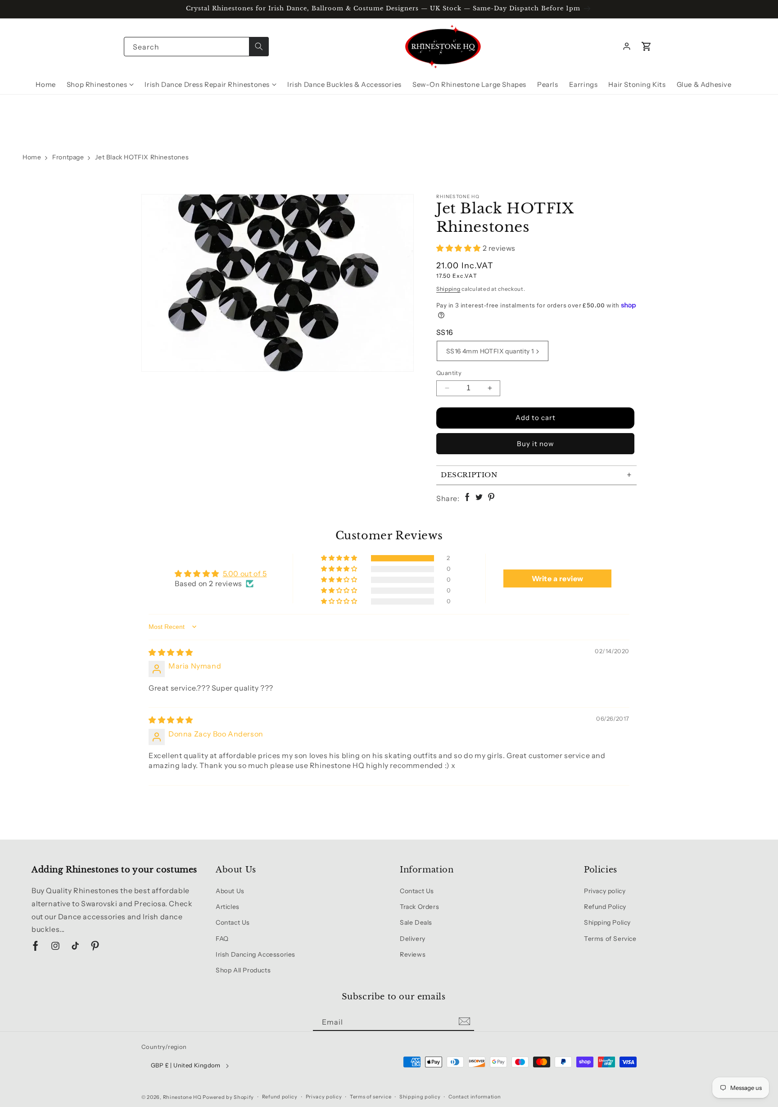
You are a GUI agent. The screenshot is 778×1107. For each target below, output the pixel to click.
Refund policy (280, 1096)
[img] (171, 652)
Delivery (412, 939)
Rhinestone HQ (182, 1097)
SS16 (444, 332)
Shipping (448, 288)
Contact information (474, 1096)
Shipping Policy (607, 922)
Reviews (412, 954)
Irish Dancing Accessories (255, 954)
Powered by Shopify (228, 1097)
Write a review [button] (558, 578)
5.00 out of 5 (245, 573)
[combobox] (196, 46)
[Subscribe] (464, 1022)
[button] (646, 46)
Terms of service (370, 1096)
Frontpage (68, 157)
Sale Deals (416, 922)
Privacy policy (604, 891)
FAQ (222, 939)
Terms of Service (610, 939)
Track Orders (419, 907)
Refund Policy (605, 907)
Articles (228, 907)
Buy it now (535, 443)
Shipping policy (420, 1096)
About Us (230, 891)
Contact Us (233, 922)
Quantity (448, 372)
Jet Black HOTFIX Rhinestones (142, 157)
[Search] (259, 46)
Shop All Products (243, 970)
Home (32, 157)
